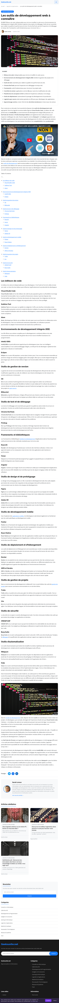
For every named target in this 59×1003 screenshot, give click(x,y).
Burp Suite (7, 267)
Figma (6, 231)
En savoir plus (34, 1001)
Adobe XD (7, 233)
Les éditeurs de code (8, 180)
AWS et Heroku (9, 250)
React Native (8, 242)
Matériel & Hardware (37, 979)
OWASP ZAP (8, 265)
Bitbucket (7, 205)
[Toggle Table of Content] (2, 177)
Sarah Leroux (17, 782)
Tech (33, 987)
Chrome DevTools (10, 211)
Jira (5, 259)
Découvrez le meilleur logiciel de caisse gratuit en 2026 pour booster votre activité (44, 828)
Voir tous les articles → (18, 795)
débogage (5, 637)
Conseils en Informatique (39, 964)
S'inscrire (29, 896)
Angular (7, 225)
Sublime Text (8, 185)
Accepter (48, 1000)
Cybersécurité (36, 967)
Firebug (7, 214)
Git (5, 202)
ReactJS (7, 219)
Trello (6, 256)
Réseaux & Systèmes (37, 984)
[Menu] (56, 2)
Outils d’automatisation (9, 271)
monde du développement (12, 718)
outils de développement (10, 163)
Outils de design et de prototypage (12, 228)
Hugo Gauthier (33, 839)
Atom (6, 188)
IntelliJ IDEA (8, 194)
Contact (4, 995)
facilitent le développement (27, 439)
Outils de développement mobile (12, 237)
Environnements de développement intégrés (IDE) (17, 192)
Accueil (3, 6)
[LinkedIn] (16, 773)
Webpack (7, 273)
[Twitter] (9, 773)
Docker (7, 248)
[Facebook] (13, 773)
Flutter (6, 239)
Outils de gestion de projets (10, 254)
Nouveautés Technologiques (40, 982)
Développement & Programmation (41, 969)
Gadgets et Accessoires (38, 972)
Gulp (6, 276)
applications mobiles (18, 516)
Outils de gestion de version (10, 200)
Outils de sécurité (8, 263)
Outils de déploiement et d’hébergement (14, 245)
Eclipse (6, 196)
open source (12, 388)
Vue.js (6, 222)
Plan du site (35, 995)
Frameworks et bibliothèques (11, 217)
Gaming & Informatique (38, 974)
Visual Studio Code (10, 182)
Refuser (55, 1000)
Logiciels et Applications (12, 6)
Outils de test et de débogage (11, 209)
